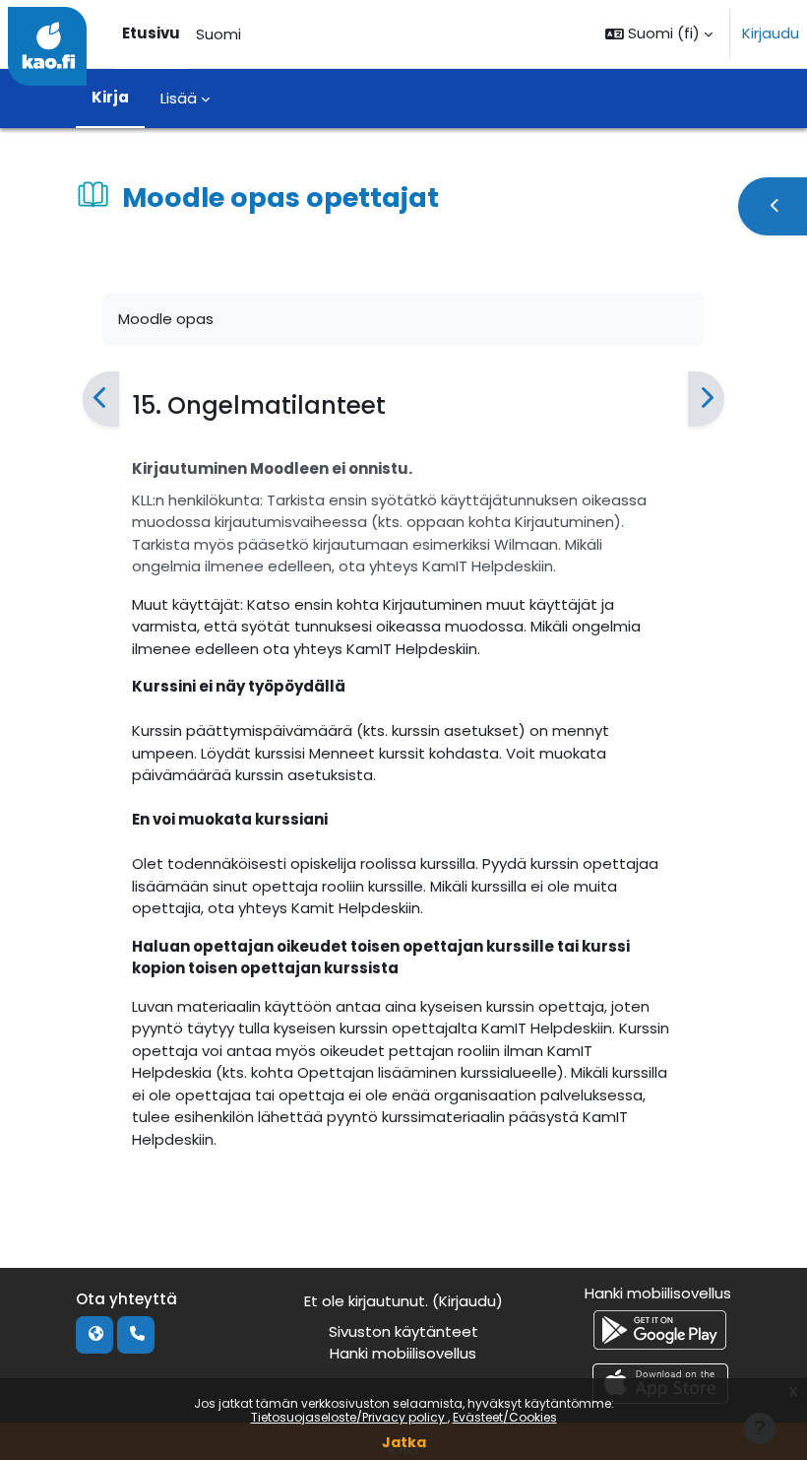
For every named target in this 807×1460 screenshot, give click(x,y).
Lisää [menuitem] (178, 98)
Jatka (404, 1442)
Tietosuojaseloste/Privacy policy (349, 1417)
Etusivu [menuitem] (151, 33)
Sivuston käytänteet (403, 1331)
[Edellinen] (101, 399)
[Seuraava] (706, 399)
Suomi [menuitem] (218, 34)
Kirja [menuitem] (110, 97)
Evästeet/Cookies (505, 1417)
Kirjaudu (770, 33)
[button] (658, 34)
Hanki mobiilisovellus (403, 1353)
